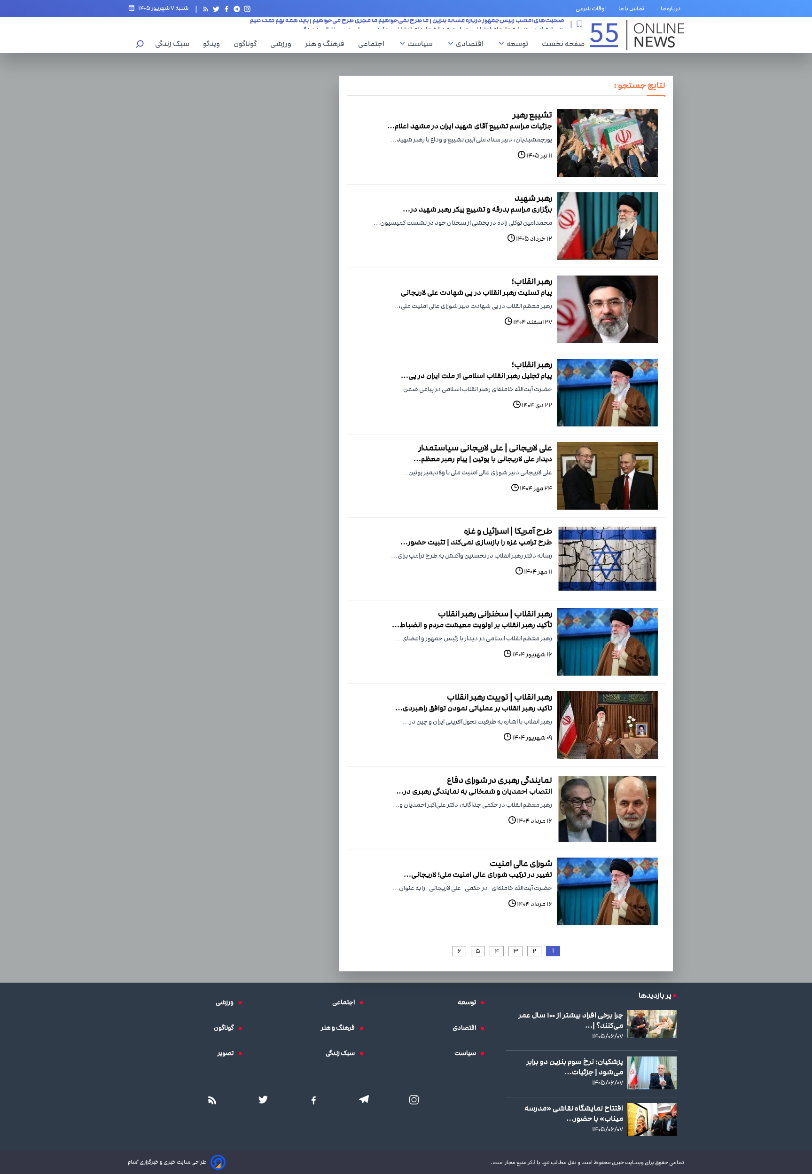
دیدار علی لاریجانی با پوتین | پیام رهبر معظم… (483, 459)
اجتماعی (373, 44)
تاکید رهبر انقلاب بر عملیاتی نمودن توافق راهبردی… (473, 708)
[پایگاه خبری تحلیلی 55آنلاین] (637, 35)
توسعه (520, 44)
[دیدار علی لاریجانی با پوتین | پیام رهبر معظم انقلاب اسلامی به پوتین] (607, 476)
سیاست (422, 44)
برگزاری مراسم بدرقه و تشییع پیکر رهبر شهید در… (477, 209)
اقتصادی (472, 44)
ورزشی (283, 44)
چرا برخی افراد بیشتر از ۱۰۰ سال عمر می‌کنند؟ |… (570, 1020)
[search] (140, 45)
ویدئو (214, 44)
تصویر (228, 1053)
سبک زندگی (174, 44)
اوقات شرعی (591, 8)
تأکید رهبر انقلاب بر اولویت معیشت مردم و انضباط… (472, 625)
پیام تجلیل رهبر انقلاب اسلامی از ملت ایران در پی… (476, 375)
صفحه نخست (563, 44)
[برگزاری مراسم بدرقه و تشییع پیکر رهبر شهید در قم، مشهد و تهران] (607, 226)
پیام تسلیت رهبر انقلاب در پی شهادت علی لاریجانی (476, 292)
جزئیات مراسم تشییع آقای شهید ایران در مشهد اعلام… (469, 126)
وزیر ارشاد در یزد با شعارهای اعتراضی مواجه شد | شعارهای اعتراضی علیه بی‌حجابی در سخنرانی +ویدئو (432, 24)
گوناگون (247, 44)
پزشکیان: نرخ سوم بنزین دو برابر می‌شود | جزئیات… (574, 1066)
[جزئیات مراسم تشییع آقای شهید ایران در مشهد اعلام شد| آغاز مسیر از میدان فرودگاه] (607, 143)
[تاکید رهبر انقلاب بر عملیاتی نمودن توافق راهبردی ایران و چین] (607, 725)
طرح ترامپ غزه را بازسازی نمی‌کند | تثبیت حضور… (476, 542)
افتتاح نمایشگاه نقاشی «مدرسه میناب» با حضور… (573, 1113)
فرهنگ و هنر (327, 44)
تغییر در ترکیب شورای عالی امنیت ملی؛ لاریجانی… (478, 874)
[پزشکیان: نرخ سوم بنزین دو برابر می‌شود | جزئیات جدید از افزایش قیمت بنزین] (652, 1073)
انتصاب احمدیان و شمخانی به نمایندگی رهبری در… (474, 791)
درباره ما (672, 8)
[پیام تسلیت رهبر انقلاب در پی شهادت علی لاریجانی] (607, 309)
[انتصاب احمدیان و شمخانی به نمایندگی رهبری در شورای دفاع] (607, 808)
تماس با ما (633, 8)
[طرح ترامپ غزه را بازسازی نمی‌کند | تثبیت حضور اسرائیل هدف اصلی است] (607, 559)
